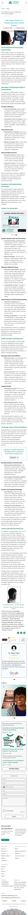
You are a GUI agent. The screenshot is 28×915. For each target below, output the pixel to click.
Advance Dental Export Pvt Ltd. (15, 904)
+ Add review (23, 640)
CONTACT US (5, 839)
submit (14, 816)
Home (3, 8)
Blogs (8, 8)
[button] (14, 679)
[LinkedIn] (24, 633)
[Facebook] (18, 633)
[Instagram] (21, 633)
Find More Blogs (14, 768)
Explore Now (21, 230)
